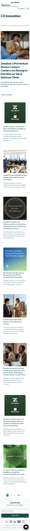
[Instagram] (23, 521)
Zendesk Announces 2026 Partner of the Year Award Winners (12, 322)
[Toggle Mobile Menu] (27, 8)
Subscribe (15, 515)
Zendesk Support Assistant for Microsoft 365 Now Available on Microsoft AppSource (14, 129)
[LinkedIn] (14, 521)
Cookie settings (6, 527)
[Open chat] (26, 527)
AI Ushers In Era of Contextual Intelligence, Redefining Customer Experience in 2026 (13, 472)
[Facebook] (10, 521)
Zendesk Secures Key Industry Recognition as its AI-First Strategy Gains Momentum (13, 275)
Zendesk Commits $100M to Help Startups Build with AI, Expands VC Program (15, 177)
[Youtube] (19, 521)
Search (22, 8)
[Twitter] (6, 521)
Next (18, 495)
